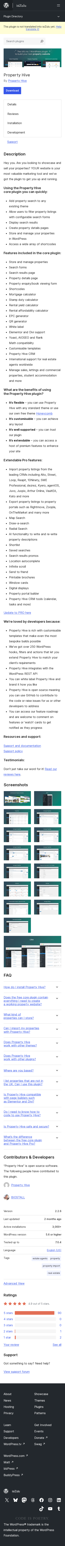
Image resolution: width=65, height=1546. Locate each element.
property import (51, 1265)
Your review (11, 1344)
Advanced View (14, 1283)
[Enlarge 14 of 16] (56, 904)
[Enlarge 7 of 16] (26, 850)
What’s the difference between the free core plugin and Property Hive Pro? (23, 1140)
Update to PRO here (17, 612)
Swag (39, 1444)
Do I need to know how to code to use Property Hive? (22, 1113)
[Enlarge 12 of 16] (56, 886)
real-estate (54, 1273)
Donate (41, 1438)
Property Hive (17, 80)
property (55, 1258)
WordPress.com (16, 1456)
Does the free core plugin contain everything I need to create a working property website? (26, 1001)
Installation (14, 123)
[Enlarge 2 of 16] (56, 796)
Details (11, 104)
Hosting (9, 1407)
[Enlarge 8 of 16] (56, 850)
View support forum (17, 1371)
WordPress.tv (14, 1444)
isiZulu (16, 1491)
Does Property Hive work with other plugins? (20, 1057)
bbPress (11, 1468)
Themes (39, 1400)
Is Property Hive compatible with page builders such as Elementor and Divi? (22, 1098)
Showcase (41, 1394)
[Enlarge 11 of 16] (26, 886)
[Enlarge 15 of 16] (26, 922)
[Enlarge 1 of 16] (26, 796)
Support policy (13, 751)
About (8, 1394)
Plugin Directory (13, 16)
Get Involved (43, 1425)
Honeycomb (44, 413)
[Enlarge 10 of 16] (56, 868)
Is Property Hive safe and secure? (26, 1126)
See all (57, 1344)
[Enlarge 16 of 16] (56, 940)
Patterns (40, 1413)
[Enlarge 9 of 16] (26, 868)
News (7, 1400)
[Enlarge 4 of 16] (56, 814)
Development (16, 132)
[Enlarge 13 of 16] (26, 904)
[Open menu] (59, 5)
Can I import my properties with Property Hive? (21, 1030)
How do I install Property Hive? (25, 987)
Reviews (13, 114)
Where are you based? (19, 1070)
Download (12, 90)
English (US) (54, 1250)
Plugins (39, 1407)
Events (39, 1431)
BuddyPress (13, 1475)
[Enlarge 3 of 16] (26, 814)
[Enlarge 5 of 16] (26, 832)
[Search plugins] (42, 41)
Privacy (9, 1413)
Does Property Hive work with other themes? (20, 1043)
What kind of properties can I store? (19, 1016)
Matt (9, 1462)
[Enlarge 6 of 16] (56, 832)
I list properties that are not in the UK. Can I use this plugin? (23, 1082)
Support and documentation (22, 746)
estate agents (40, 1258)
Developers (11, 1438)
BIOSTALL (18, 1197)
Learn (7, 1425)
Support (12, 142)
